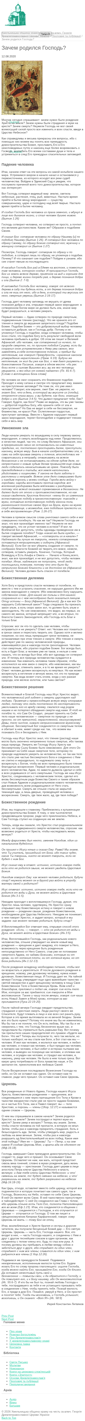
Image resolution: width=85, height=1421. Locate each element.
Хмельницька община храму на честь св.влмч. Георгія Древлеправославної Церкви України (37, 34)
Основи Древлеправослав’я (27, 1377)
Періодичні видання (22, 1384)
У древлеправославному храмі (29, 1340)
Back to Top (9, 1417)
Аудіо (12, 1399)
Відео (13, 1402)
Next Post (8, 1319)
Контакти (15, 1347)
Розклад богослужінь (22, 1334)
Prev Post (8, 1315)
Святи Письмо (18, 1362)
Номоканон (16, 1368)
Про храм (15, 1331)
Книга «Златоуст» (20, 1374)
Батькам (14, 1405)
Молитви (15, 1365)
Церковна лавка (19, 1343)
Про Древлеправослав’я (25, 1337)
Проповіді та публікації (66, 36)
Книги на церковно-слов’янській (29, 1371)
